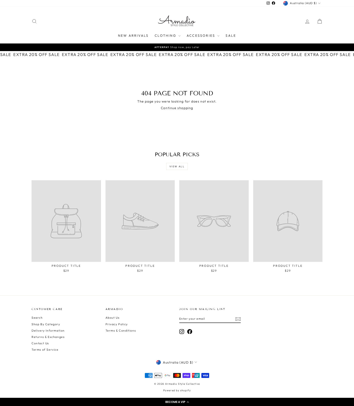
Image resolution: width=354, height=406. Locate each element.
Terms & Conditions (121, 330)
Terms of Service (45, 349)
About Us (113, 317)
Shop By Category (46, 324)
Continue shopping (177, 108)
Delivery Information (48, 330)
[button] (177, 402)
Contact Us (40, 343)
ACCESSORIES (201, 35)
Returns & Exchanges (48, 337)
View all (177, 166)
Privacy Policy (117, 324)
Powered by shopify (177, 390)
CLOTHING (166, 35)
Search (37, 317)
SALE (231, 35)
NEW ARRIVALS (133, 35)
